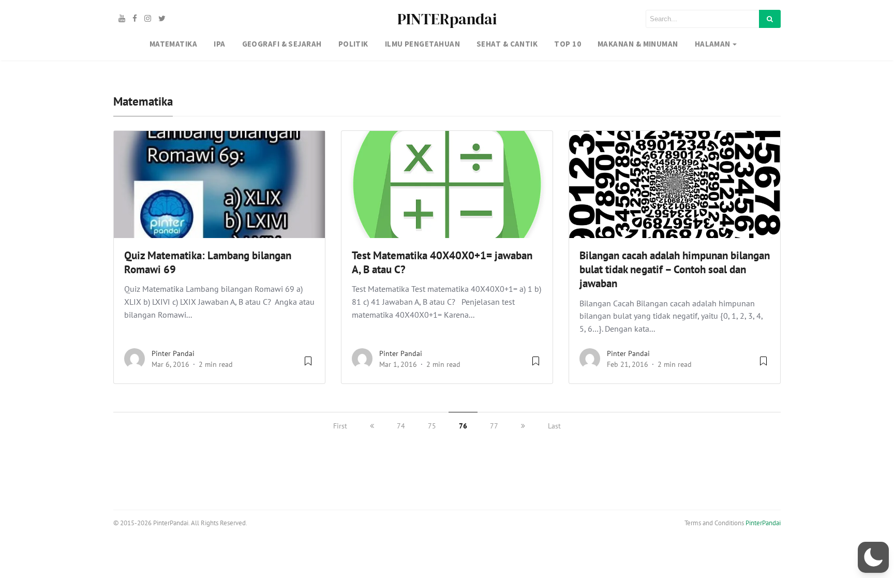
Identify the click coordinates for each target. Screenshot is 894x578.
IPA (219, 44)
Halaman (713, 44)
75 (432, 426)
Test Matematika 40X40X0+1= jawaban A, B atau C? (442, 262)
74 (401, 426)
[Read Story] (308, 364)
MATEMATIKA (174, 44)
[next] (523, 426)
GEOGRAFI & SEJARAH (282, 44)
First (340, 426)
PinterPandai (763, 522)
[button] (873, 557)
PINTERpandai (447, 18)
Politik (353, 44)
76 (463, 426)
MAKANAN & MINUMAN (638, 44)
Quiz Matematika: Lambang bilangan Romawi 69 (207, 262)
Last (554, 426)
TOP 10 (567, 44)
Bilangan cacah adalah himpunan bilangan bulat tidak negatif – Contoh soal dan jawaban (674, 269)
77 (494, 426)
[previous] (372, 426)
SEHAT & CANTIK (507, 44)
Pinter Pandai (173, 353)
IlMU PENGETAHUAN (422, 44)
